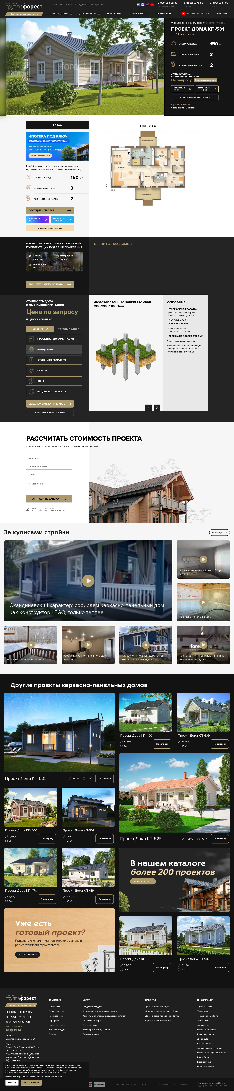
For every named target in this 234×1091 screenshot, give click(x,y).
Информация (97, 4)
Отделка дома (90, 1025)
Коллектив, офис (57, 1011)
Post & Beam (203, 1057)
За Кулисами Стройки (198, 14)
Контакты (222, 13)
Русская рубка (204, 1043)
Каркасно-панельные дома (158, 1020)
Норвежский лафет (206, 1029)
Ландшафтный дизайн (93, 1006)
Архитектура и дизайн (76, 4)
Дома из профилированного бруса (162, 1016)
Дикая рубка (203, 1039)
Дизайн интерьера (92, 1020)
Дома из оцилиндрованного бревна (162, 1011)
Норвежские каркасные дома (211, 1052)
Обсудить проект (41, 210)
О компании (56, 4)
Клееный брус (204, 1062)
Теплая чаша (203, 1020)
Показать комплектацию (50, 228)
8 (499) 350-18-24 (18, 1017)
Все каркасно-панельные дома (195, 97)
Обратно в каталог (185, 34)
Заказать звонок (14, 1026)
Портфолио (114, 13)
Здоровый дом (204, 1006)
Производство (164, 13)
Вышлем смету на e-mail (47, 284)
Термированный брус (207, 1016)
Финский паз (203, 1025)
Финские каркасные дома (209, 1048)
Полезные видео (205, 1066)
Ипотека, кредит (138, 13)
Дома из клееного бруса (157, 1006)
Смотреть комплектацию (205, 80)
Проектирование (91, 1034)
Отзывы (52, 1034)
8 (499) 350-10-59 (193, 3)
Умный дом (202, 1011)
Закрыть (12, 1083)
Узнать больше (31, 1083)
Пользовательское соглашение (172, 1084)
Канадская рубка (205, 1034)
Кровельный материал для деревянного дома (105, 1016)
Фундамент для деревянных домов (100, 1011)
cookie (30, 1065)
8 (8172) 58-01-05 (219, 3)
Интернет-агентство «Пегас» (211, 1083)
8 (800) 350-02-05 (167, 3)
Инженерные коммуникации (96, 1029)
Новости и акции (57, 1025)
